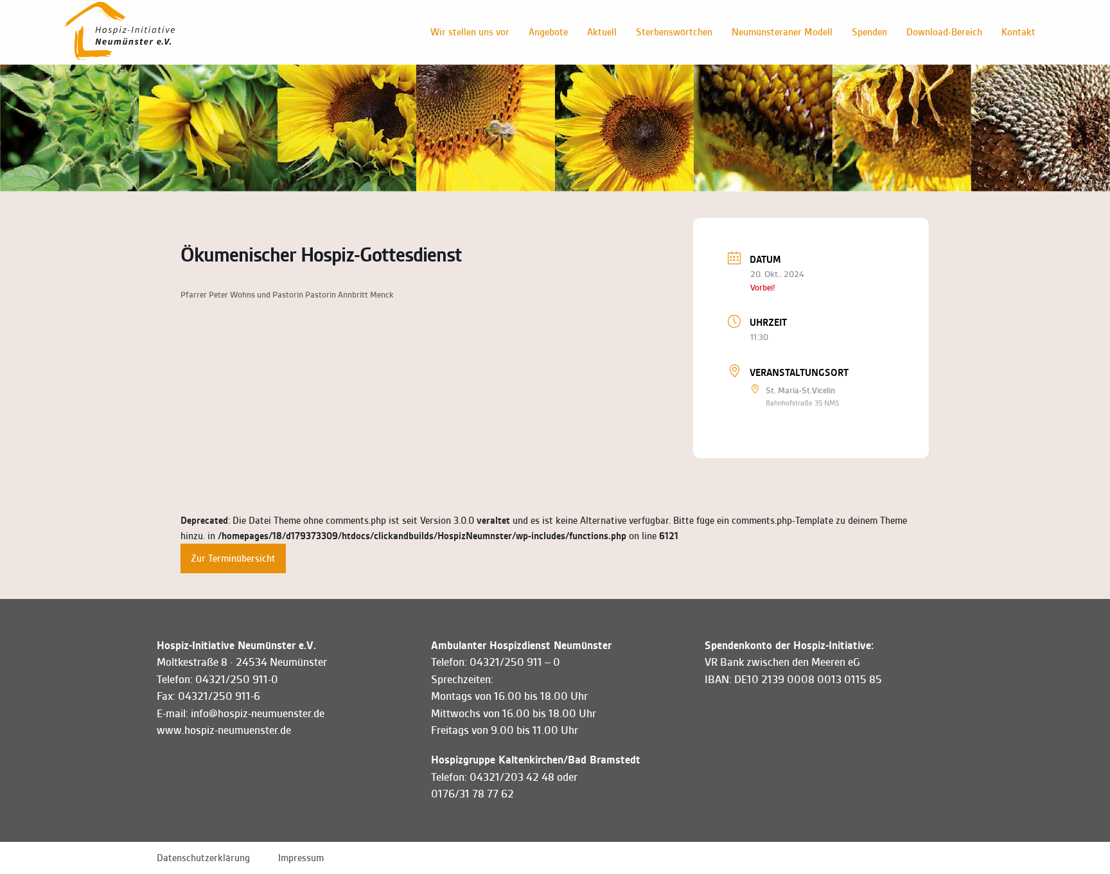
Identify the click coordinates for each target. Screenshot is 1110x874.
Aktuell (602, 32)
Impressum (301, 858)
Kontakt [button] (1018, 32)
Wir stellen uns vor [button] (469, 32)
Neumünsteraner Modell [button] (782, 32)
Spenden (869, 32)
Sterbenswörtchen (674, 32)
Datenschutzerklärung (203, 858)
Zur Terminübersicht (233, 558)
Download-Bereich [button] (944, 32)
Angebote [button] (548, 32)
